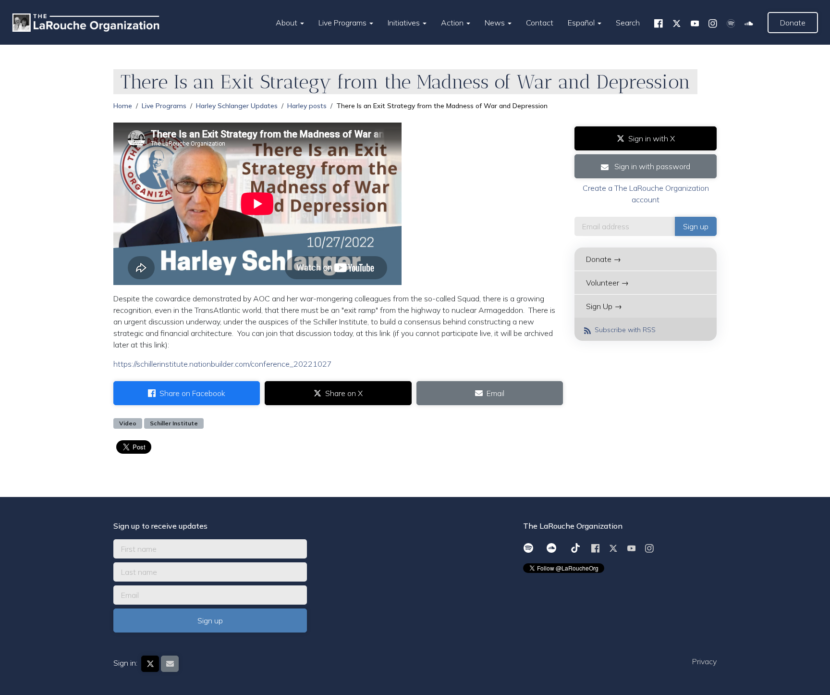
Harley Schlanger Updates (237, 105)
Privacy (704, 661)
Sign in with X (651, 138)
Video (127, 423)
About (287, 22)
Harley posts (307, 105)
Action (453, 22)
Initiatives (405, 22)
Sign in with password (651, 166)
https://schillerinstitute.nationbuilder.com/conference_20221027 (222, 364)
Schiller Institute (174, 423)
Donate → (603, 259)
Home (122, 105)
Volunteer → (607, 282)
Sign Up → (604, 306)
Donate (793, 22)
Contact (539, 22)
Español (582, 22)
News (496, 22)
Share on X (344, 393)
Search (628, 22)
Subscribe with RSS (624, 329)
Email (495, 393)
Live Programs (343, 22)
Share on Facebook (192, 393)
